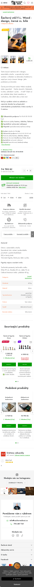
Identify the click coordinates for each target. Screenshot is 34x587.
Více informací (5, 145)
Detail (25, 364)
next (32, 351)
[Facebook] (13, 535)
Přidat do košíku (17, 178)
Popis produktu (8, 234)
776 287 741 (19, 524)
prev (1, 351)
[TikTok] (22, 535)
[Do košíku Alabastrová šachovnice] (25, 426)
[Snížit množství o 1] (24, 170)
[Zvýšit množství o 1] (30, 170)
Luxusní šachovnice (28, 277)
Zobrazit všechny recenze (22, 455)
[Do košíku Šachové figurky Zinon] (9, 364)
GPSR (31, 198)
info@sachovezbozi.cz (19, 520)
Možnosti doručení (9, 155)
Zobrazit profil (16, 483)
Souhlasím (18, 579)
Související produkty (23, 234)
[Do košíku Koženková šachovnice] (9, 426)
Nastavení (17, 584)
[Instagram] (17, 535)
